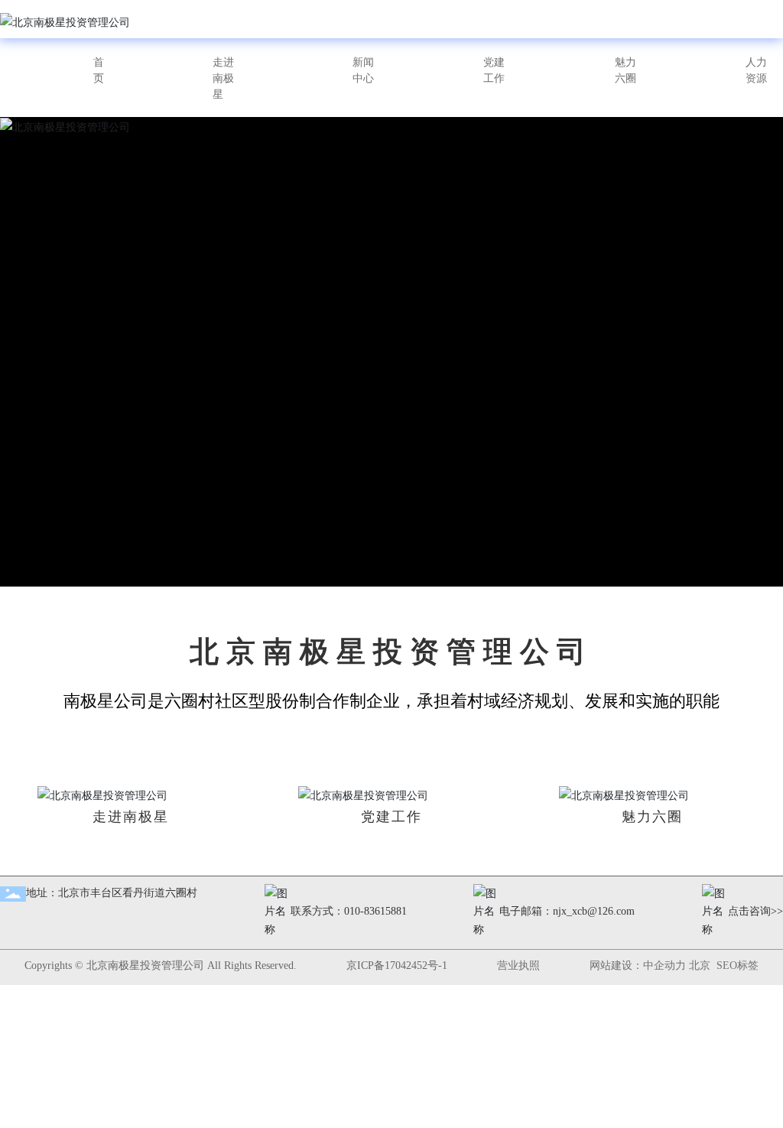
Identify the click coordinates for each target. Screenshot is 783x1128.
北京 (699, 965)
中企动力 (664, 965)
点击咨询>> (755, 911)
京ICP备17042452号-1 (396, 965)
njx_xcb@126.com (594, 911)
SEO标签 (737, 965)
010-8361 (364, 911)
